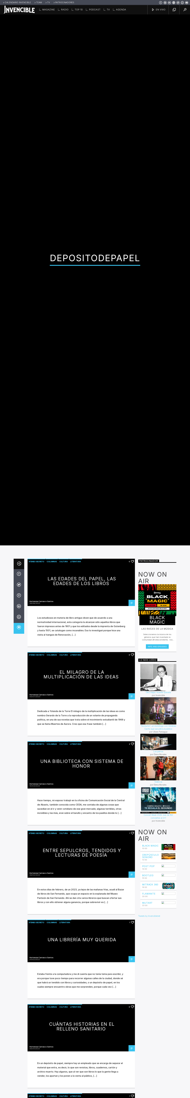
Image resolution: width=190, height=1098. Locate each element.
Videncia (158, 842)
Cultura (63, 621)
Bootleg (148, 935)
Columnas (52, 621)
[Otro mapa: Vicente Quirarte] (158, 737)
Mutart (147, 962)
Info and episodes (157, 706)
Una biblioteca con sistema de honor (81, 824)
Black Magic (150, 905)
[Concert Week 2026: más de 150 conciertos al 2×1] (158, 860)
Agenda (121, 9)
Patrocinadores (64, 2)
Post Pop (148, 926)
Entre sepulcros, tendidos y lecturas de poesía (82, 913)
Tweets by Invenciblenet (149, 976)
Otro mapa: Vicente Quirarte (158, 752)
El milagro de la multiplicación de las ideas (81, 734)
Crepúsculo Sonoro (150, 915)
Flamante (149, 953)
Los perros (158, 811)
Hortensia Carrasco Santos (41, 661)
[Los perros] (158, 802)
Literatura (75, 621)
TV (48, 2)
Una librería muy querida (82, 999)
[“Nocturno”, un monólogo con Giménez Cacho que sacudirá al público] (158, 770)
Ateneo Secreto (36, 621)
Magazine (48, 9)
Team (39, 2)
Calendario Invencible (18, 2)
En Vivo (160, 9)
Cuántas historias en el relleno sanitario (82, 1086)
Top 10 (79, 9)
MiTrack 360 (150, 944)
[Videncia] (158, 828)
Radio (64, 9)
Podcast (95, 9)
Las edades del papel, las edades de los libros (82, 641)
